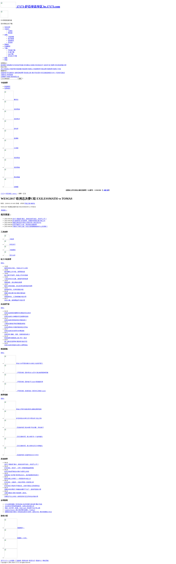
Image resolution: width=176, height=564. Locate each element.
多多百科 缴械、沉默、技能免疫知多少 (17, 334)
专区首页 (7, 27)
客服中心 (39, 560)
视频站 (6, 44)
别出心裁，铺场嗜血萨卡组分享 (14, 300)
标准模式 (4, 65)
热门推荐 (51, 65)
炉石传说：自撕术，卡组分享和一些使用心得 (19, 482)
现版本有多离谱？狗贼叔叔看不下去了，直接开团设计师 (22, 489)
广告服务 (18, 560)
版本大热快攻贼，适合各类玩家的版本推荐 (18, 286)
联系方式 (32, 560)
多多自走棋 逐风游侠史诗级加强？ (15, 320)
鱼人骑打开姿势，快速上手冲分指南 (16, 275)
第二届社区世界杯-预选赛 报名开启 (15, 341)
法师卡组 (46, 69)
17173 (2, 193)
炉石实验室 (44, 72)
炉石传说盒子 (38, 65)
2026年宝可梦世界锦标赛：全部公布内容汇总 (19, 506)
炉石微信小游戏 (29, 65)
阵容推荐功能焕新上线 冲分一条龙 (15, 338)
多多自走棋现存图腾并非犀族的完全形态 (17, 313)
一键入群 (106, 190)
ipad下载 (10, 54)
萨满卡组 (15, 69)
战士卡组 (9, 69)
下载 (6, 48)
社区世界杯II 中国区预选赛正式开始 (16, 327)
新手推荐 (11, 38)
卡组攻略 (11, 36)
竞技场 (10, 42)
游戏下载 (10, 76)
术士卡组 (4, 69)
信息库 (46, 65)
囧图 (5, 58)
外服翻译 (7, 46)
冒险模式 (11, 40)
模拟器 (10, 33)
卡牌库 (10, 31)
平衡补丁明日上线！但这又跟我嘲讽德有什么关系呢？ (30, 226)
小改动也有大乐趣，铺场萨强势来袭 (16, 279)
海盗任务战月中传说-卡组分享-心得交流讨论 (26, 222)
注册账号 (4, 76)
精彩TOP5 (51, 72)
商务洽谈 (25, 560)
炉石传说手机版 (18, 65)
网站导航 (46, 560)
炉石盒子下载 (12, 56)
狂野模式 (7, 88)
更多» (2, 263)
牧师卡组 (52, 69)
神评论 (33, 203)
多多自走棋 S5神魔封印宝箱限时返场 (16, 316)
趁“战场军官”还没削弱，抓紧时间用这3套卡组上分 (28, 220)
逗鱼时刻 (4, 72)
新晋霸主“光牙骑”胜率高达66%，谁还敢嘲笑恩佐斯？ (21, 475)
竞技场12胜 (27, 72)
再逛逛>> (4, 210)
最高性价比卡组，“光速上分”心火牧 (16, 268)
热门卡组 (58, 69)
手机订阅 (27, 203)
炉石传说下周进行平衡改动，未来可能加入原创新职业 (22, 486)
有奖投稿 (10, 74)
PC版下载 (11, 52)
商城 (5, 59)
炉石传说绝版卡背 (60, 65)
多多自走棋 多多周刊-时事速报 (14, 331)
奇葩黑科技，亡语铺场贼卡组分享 (15, 296)
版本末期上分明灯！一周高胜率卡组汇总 (17, 478)
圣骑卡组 (27, 69)
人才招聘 (11, 560)
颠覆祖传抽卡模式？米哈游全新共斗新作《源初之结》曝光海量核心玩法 (28, 512)
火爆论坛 (4, 74)
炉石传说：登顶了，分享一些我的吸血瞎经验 (19, 468)
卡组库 (7, 29)
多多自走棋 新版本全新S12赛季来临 (16, 345)
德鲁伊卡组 (39, 69)
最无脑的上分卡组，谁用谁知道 (14, 271)
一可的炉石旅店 (60, 72)
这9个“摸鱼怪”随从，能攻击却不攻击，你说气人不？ (29, 219)
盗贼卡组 (21, 69)
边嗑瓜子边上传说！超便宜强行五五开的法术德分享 (21, 496)
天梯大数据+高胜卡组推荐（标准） (15, 493)
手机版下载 (11, 50)
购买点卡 (16, 76)
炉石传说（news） (11, 193)
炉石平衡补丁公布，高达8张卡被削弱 (24, 224)
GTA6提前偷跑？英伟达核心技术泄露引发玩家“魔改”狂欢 (23, 504)
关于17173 (4, 560)
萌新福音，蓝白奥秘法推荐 (13, 282)
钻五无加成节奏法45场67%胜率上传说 (16, 471)
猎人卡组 (33, 69)
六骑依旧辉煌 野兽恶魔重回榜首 (14, 323)
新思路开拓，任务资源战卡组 (13, 289)
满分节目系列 (36, 72)
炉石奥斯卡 (10, 72)
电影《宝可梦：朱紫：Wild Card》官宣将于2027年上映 (22, 508)
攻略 (6, 35)
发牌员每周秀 (19, 72)
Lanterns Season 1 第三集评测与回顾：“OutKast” (20, 510)
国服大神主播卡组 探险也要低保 (14, 293)
